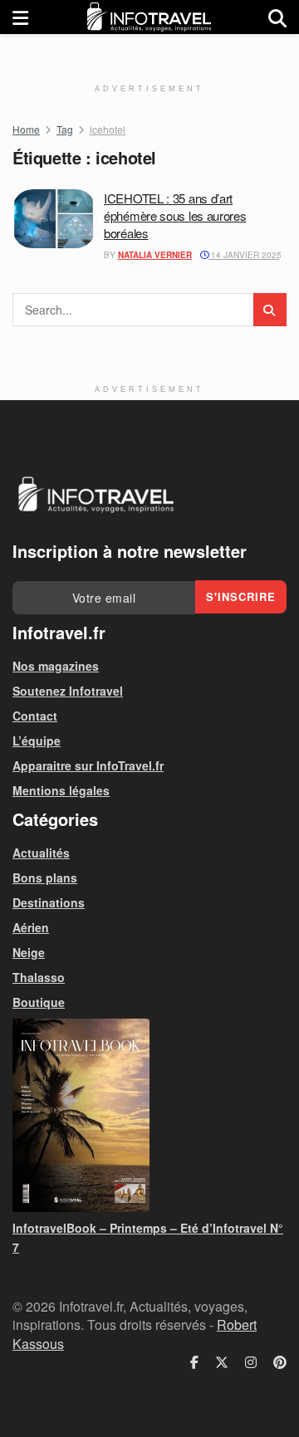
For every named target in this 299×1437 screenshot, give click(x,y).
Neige (28, 952)
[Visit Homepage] (148, 17)
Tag (64, 129)
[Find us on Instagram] (251, 1362)
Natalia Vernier (155, 255)
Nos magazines (55, 665)
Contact (34, 715)
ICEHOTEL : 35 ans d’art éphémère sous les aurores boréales (175, 215)
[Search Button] (277, 17)
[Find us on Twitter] (221, 1362)
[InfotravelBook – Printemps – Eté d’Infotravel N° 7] (149, 1115)
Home (26, 129)
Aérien (30, 927)
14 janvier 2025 (245, 255)
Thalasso (38, 977)
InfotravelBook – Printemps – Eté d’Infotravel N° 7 (147, 1236)
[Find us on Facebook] (194, 1362)
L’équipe (36, 740)
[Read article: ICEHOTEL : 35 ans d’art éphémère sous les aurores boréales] (54, 219)
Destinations (48, 902)
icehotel (107, 129)
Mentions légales (61, 790)
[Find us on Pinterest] (280, 1362)
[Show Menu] (20, 17)
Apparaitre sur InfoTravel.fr (88, 765)
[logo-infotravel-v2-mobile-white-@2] (95, 495)
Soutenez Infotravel (67, 690)
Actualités (41, 852)
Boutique (38, 1002)
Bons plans (44, 877)
